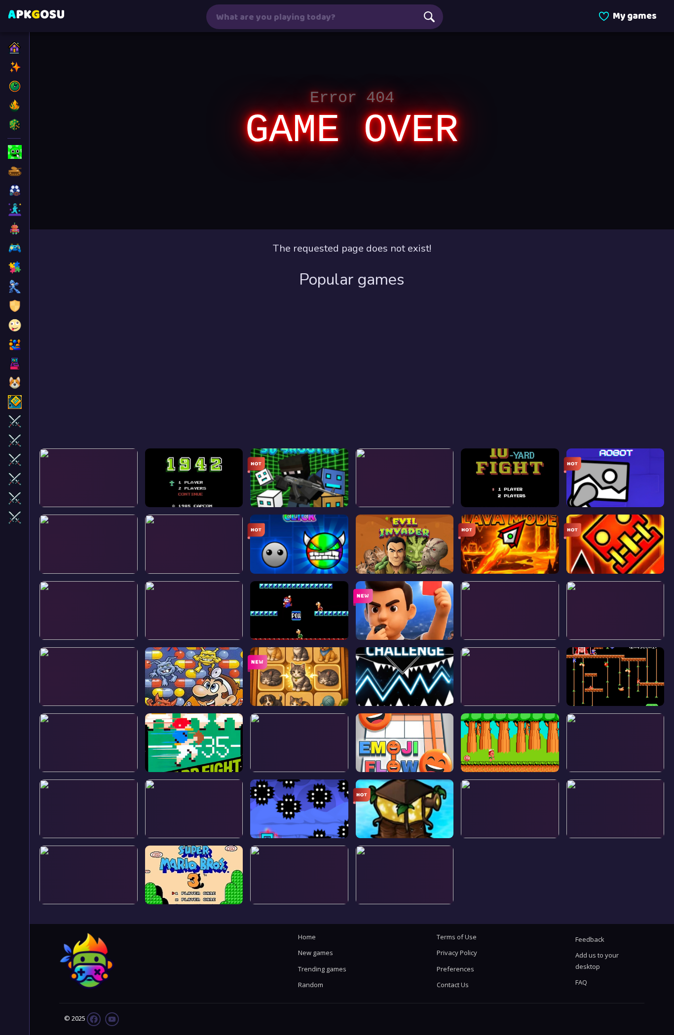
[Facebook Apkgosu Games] (93, 1018)
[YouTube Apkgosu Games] (111, 1018)
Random (310, 984)
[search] (429, 17)
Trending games (322, 968)
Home (307, 936)
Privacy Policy (457, 952)
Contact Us (453, 984)
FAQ (581, 982)
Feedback (589, 939)
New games (315, 952)
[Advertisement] (352, 369)
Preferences (455, 968)
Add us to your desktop (597, 960)
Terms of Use (457, 936)
